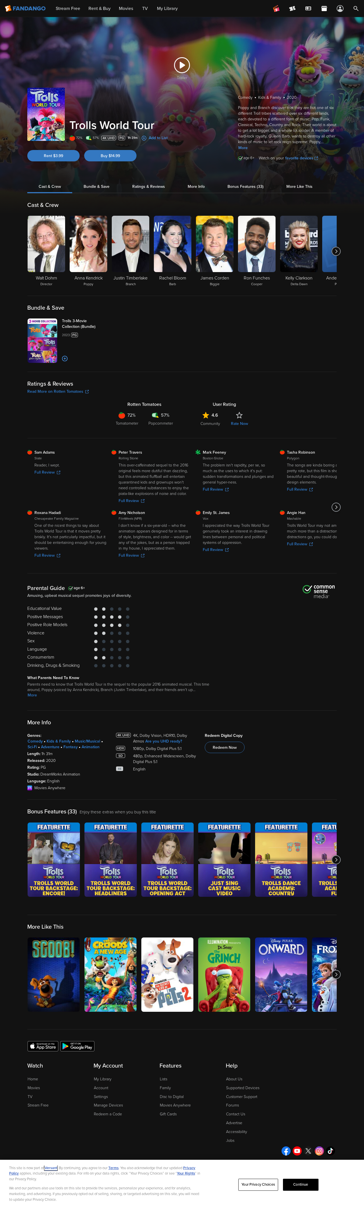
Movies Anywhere (175, 1105)
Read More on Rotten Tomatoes (55, 391)
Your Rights (186, 1173)
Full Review (44, 472)
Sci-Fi (32, 747)
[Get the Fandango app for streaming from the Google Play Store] (77, 1046)
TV (30, 1096)
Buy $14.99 (110, 155)
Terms (113, 1168)
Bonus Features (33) (246, 186)
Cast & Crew (50, 186)
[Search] (356, 8)
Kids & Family (59, 741)
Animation (91, 747)
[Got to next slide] (336, 251)
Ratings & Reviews (148, 186)
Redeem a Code (108, 1114)
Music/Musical (87, 741)
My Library (102, 1079)
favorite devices (299, 158)
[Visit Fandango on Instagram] (319, 1151)
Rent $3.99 (53, 155)
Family (165, 1087)
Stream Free (38, 1105)
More (243, 147)
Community (210, 423)
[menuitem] (308, 8)
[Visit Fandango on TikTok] (330, 1151)
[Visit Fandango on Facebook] (286, 1151)
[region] (182, 1184)
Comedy (35, 741)
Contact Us (235, 1114)
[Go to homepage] (26, 8)
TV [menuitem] (145, 8)
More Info (196, 186)
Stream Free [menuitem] (68, 8)
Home (33, 1079)
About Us (234, 1079)
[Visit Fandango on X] (308, 1151)
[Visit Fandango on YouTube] (297, 1151)
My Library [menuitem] (167, 8)
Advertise (234, 1122)
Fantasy (70, 747)
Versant (51, 1168)
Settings (101, 1096)
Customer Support (241, 1096)
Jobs (230, 1140)
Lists (163, 1079)
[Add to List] (65, 358)
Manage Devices (108, 1105)
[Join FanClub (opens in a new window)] (276, 8)
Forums (232, 1105)
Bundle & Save (96, 186)
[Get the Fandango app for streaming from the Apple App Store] (43, 1046)
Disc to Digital (172, 1096)
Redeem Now (225, 747)
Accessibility (236, 1131)
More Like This (299, 186)
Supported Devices (242, 1087)
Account (101, 1087)
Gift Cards (168, 1114)
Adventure (50, 747)
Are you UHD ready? (163, 741)
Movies (34, 1087)
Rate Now (239, 423)
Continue (300, 1184)
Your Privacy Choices (258, 1184)
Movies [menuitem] (126, 8)
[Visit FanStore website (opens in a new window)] (324, 8)
